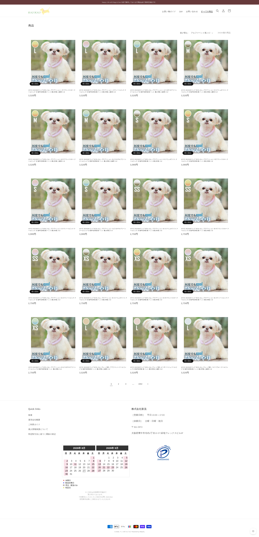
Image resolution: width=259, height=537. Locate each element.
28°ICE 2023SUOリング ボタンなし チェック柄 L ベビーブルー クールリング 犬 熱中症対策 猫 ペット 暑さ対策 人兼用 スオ (204, 368)
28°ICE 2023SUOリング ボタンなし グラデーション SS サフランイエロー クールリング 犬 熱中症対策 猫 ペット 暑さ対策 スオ (205, 229)
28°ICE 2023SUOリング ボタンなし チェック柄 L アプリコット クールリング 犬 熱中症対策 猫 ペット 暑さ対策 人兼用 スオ (102, 368)
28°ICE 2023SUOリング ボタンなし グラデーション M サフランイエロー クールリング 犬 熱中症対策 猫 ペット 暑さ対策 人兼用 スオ (52, 160)
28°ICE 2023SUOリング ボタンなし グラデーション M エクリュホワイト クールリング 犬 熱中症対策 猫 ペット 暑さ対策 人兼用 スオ (204, 91)
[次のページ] (148, 384)
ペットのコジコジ (125, 532)
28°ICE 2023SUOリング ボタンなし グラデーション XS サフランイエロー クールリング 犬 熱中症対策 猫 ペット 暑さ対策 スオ (154, 299)
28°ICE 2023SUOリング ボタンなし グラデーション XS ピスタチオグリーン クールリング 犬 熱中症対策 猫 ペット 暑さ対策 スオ (52, 368)
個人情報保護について (38, 429)
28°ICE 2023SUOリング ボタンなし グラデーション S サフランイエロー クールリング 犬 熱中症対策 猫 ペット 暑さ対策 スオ (204, 160)
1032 (140, 384)
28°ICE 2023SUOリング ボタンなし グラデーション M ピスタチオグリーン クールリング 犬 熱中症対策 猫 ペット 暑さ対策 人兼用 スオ (102, 160)
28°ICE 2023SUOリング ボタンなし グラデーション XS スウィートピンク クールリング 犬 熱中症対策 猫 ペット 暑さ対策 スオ (205, 299)
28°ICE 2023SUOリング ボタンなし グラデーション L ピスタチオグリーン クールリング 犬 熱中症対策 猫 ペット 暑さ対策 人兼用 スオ (153, 91)
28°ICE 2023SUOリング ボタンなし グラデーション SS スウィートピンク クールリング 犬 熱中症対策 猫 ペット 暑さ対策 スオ (52, 299)
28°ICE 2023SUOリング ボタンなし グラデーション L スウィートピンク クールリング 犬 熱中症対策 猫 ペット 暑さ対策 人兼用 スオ (102, 91)
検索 (30, 415)
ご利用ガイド (34, 424)
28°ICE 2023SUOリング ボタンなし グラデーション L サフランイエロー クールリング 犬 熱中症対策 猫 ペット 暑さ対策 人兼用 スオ (51, 91)
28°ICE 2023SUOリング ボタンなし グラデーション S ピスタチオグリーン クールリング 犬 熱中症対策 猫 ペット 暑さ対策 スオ (102, 229)
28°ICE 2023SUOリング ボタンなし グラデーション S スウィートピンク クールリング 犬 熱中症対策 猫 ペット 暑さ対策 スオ (51, 229)
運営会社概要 (34, 420)
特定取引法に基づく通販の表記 (42, 434)
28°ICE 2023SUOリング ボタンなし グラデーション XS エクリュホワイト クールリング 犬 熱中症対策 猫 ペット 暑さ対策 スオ (103, 299)
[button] (217, 11)
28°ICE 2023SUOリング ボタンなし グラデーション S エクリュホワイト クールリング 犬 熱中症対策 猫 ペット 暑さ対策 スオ (153, 160)
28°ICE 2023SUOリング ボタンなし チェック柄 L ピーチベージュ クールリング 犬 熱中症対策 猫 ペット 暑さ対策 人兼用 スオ (153, 368)
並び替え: (184, 33)
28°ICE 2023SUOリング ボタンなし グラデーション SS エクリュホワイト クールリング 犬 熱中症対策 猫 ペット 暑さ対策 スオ (154, 229)
